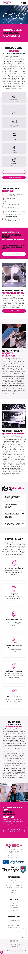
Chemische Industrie (14, 925)
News (14, 890)
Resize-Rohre (14, 907)
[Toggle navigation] (24, 3)
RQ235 (12, 305)
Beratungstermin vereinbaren (14, 830)
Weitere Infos (14, 311)
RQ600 (4, 307)
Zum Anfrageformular (14, 254)
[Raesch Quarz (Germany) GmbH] (7, 2)
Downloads (14, 892)
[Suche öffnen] (21, 2)
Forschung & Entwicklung (14, 885)
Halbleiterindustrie (14, 920)
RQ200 (7, 305)
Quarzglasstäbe (14, 905)
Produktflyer (15, 172)
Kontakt (9, 944)
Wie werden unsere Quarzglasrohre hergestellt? (11, 506)
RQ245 (16, 305)
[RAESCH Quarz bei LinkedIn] (11, 941)
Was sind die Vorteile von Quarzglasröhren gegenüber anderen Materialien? (12, 515)
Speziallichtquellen (14, 927)
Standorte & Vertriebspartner (14, 883)
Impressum (15, 946)
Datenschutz (18, 944)
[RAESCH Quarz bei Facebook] (16, 941)
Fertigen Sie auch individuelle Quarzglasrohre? (12, 524)
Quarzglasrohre (14, 903)
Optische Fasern (14, 923)
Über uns (14, 880)
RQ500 (21, 305)
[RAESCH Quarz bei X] (14, 941)
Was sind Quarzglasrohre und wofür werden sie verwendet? (12, 497)
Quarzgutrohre (14, 910)
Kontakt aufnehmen (14, 177)
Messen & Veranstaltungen (14, 887)
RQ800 (12, 307)
